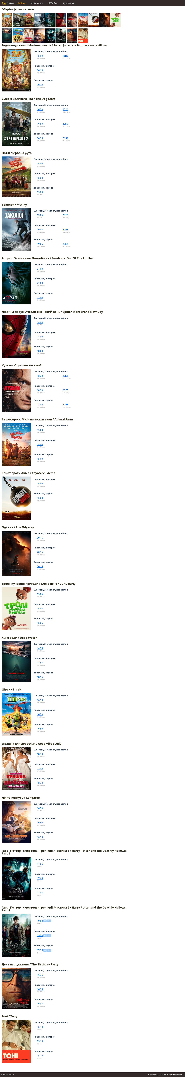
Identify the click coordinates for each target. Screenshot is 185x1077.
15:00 (40, 55)
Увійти (54, 3)
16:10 (65, 55)
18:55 (40, 648)
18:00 (40, 322)
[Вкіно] (8, 3)
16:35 (40, 974)
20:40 (65, 109)
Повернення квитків (157, 1074)
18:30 (40, 375)
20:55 (65, 215)
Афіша (21, 3)
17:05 (40, 863)
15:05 (40, 594)
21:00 (40, 268)
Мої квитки (36, 3)
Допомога (68, 3)
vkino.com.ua (8, 1074)
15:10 (40, 1026)
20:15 (40, 537)
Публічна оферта (176, 1074)
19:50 (40, 920)
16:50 (40, 109)
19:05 (40, 215)
